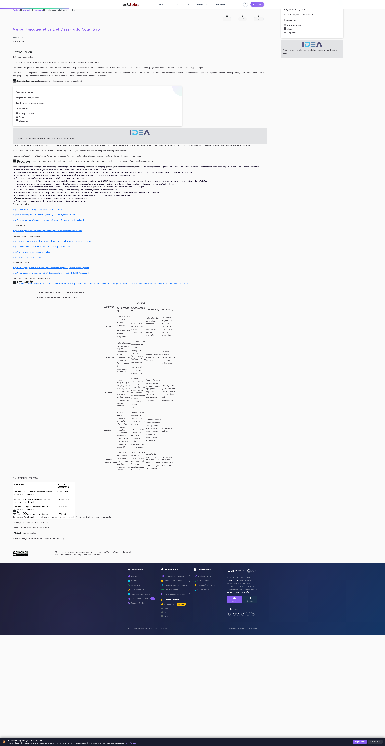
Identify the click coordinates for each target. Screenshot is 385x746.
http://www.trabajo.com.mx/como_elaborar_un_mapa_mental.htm (41, 246)
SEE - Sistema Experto (142, 599)
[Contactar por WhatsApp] (253, 614)
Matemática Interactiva (140, 594)
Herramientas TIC (138, 590)
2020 (166, 616)
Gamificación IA (171, 590)
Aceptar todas (360, 742)
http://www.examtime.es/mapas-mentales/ (32, 252)
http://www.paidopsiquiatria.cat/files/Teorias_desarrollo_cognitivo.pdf (44, 215)
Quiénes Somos (204, 576)
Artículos (134, 576)
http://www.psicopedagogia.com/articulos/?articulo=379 (37, 209)
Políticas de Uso (204, 580)
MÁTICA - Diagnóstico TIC (175, 594)
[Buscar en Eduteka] (245, 4)
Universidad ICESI (204, 590)
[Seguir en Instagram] (234, 614)
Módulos (134, 580)
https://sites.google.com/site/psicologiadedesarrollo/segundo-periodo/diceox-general (51, 267)
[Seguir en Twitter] (248, 614)
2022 (166, 609)
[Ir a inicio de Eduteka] (131, 4)
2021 (165, 612)
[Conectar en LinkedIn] (243, 614)
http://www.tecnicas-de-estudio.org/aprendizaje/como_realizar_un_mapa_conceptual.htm (52, 241)
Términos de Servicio (236, 628)
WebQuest (16, 10)
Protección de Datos (206, 585)
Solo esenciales (375, 742)
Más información (131, 743)
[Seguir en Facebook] (229, 614)
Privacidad (253, 628)
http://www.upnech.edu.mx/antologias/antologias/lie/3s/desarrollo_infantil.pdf (47, 230)
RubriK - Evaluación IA (173, 580)
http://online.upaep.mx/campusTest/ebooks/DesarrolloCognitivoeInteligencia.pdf (49, 220)
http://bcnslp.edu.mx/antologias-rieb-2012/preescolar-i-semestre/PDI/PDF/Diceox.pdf (51, 273)
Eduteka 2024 (174, 604)
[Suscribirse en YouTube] (238, 614)
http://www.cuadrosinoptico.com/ (27, 257)
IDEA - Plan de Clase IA (174, 576)
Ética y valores (38, 10)
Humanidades (26, 10)
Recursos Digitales (139, 603)
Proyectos (135, 585)
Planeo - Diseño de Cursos (176, 585)
